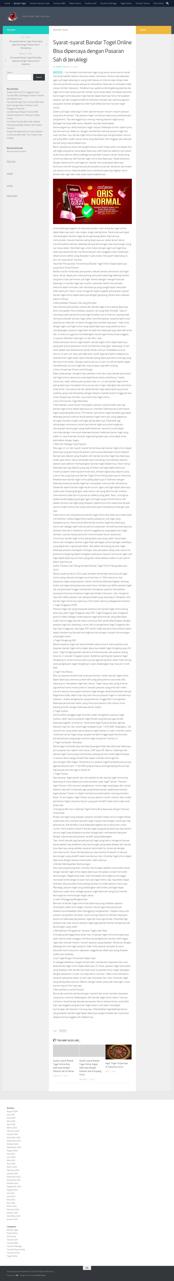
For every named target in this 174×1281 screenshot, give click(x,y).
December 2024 (14, 1177)
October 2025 (12, 1144)
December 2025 (14, 1137)
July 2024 (11, 1193)
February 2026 (13, 1131)
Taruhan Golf (90, 3)
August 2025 (12, 1150)
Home (7, 3)
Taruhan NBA (59, 3)
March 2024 (12, 1206)
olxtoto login (12, 196)
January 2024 (12, 1213)
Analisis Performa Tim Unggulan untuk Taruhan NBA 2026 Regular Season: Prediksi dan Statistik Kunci (25, 95)
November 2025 (14, 1141)
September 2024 (14, 1186)
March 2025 (12, 1167)
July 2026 (11, 1114)
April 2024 (11, 1203)
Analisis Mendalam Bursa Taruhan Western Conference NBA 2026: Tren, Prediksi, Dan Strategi (25, 134)
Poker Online (75, 3)
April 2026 (11, 1124)
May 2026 (11, 1121)
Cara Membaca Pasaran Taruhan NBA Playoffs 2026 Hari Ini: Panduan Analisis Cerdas (23, 115)
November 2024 (14, 1180)
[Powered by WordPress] (17, 1275)
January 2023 (12, 1219)
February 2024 (13, 1209)
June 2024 (11, 1196)
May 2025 (11, 1160)
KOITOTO (57, 72)
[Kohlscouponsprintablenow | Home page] (13, 16)
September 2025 (14, 1147)
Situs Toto (11, 161)
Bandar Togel (20, 3)
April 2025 (11, 1163)
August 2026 (12, 1111)
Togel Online (126, 3)
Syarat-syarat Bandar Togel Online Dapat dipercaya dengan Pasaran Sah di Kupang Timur (90, 1067)
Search (10, 72)
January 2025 (12, 1173)
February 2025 (13, 1170)
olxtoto (10, 173)
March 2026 (12, 1127)
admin (58, 67)
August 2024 (12, 1190)
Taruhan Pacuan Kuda (39, 3)
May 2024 (11, 1199)
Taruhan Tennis (143, 3)
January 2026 (12, 1134)
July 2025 (11, 1154)
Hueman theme (40, 1275)
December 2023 (14, 1216)
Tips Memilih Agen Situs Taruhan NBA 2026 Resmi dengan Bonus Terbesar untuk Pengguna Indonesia (25, 105)
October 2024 (12, 1183)
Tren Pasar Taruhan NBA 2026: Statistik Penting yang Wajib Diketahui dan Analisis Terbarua (24, 124)
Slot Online (158, 3)
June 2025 (11, 1157)
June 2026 (11, 1118)
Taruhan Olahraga (108, 3)
